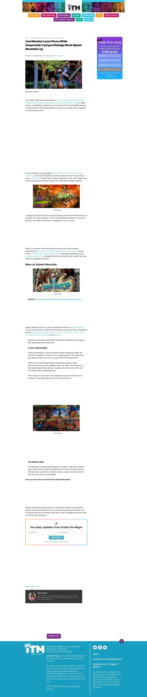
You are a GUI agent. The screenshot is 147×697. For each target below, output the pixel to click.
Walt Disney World (57, 38)
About (79, 19)
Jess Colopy (58, 56)
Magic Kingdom (77, 327)
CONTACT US (98, 659)
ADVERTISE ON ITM (114, 659)
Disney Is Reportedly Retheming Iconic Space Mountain (58, 299)
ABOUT (96, 654)
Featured (76, 15)
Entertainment (64, 15)
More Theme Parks (48, 15)
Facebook (100, 647)
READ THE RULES (110, 76)
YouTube (95, 647)
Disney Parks (34, 15)
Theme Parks (34, 38)
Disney (57, 335)
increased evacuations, (34, 256)
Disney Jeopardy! (111, 15)
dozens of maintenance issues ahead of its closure (56, 251)
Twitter (105, 647)
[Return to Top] (121, 641)
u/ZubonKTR (36, 178)
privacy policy (98, 674)
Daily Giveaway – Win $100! (64, 19)
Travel (99, 15)
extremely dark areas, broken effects (45, 254)
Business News (88, 15)
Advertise (88, 19)
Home (27, 38)
